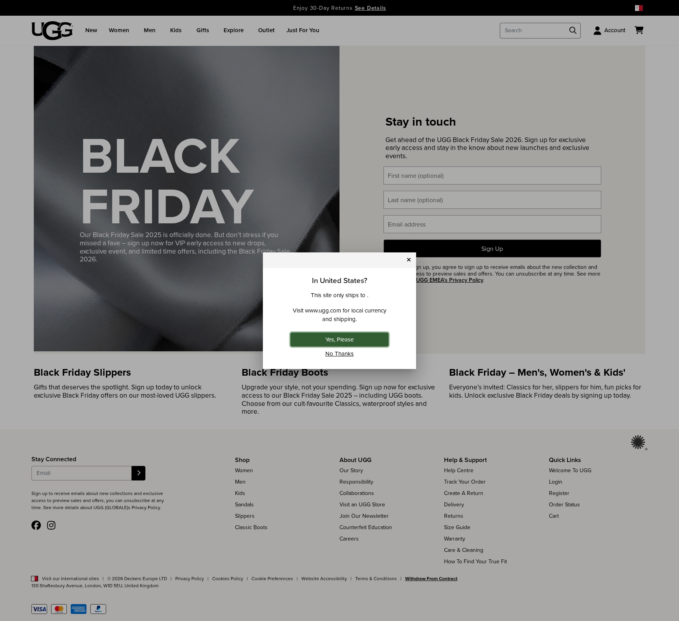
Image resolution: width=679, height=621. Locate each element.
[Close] (409, 260)
